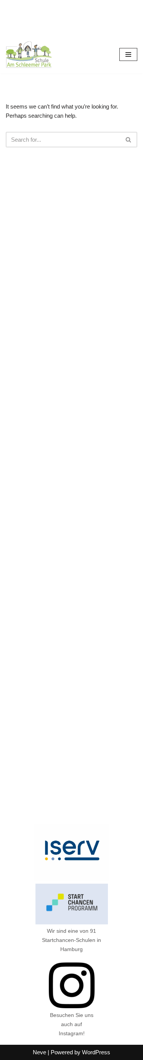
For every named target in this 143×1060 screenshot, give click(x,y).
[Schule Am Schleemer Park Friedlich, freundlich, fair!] (28, 54)
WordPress (96, 1052)
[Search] (128, 139)
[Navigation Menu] (128, 54)
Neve (39, 1052)
